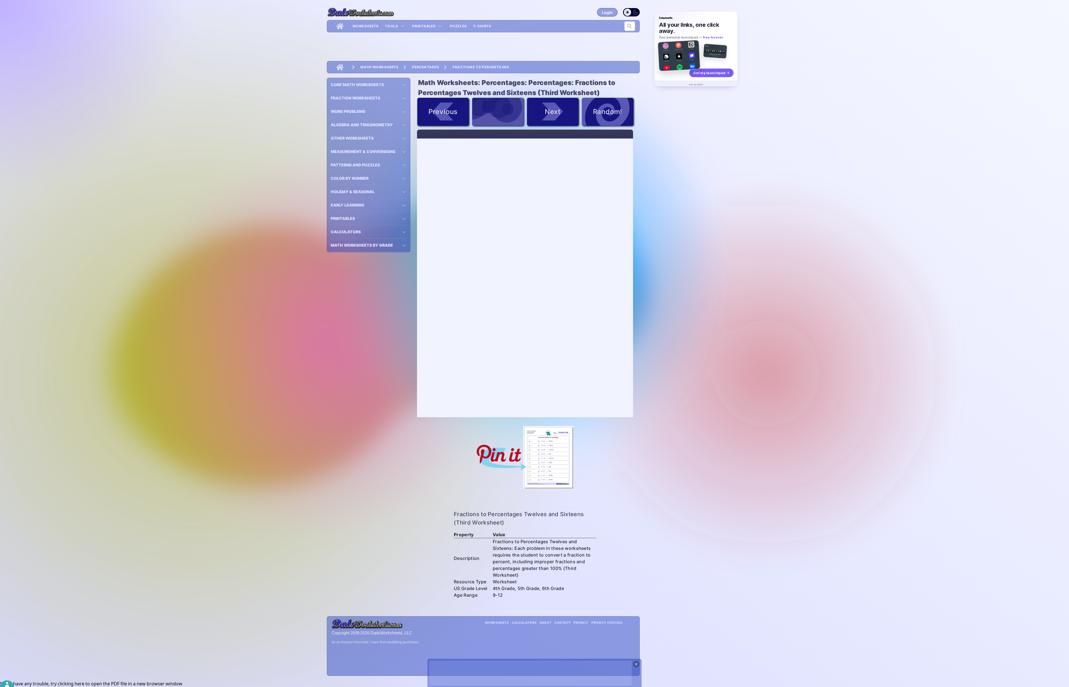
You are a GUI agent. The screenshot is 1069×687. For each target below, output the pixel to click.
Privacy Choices (607, 623)
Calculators (524, 623)
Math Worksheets (380, 67)
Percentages (425, 67)
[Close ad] (636, 664)
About (545, 623)
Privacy (581, 623)
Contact (562, 623)
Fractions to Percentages (481, 67)
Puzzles (458, 26)
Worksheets (365, 26)
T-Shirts (482, 26)
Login (607, 12)
